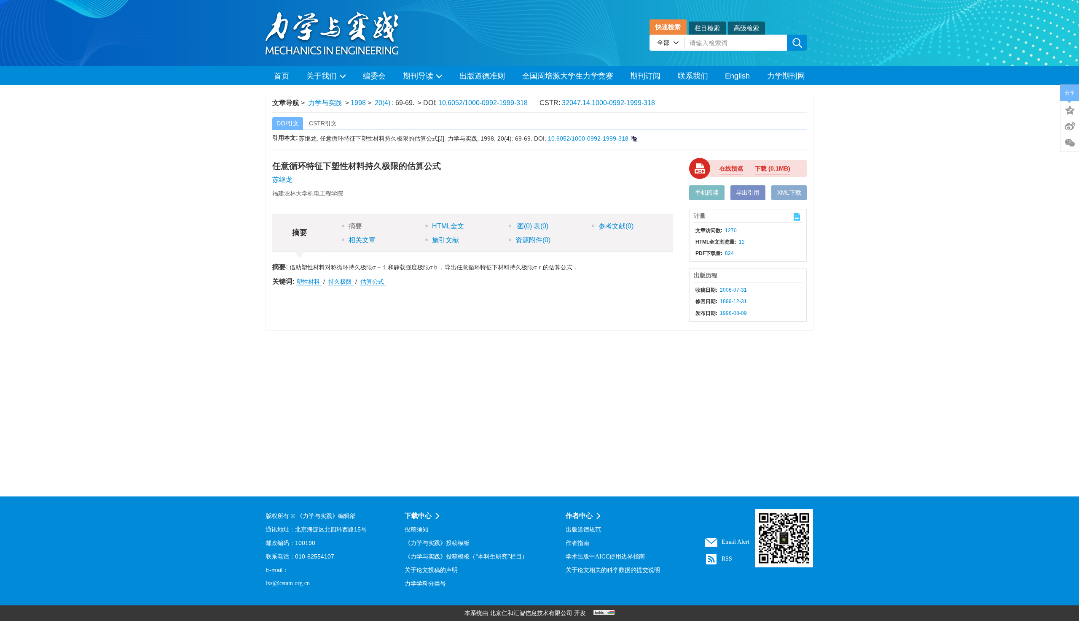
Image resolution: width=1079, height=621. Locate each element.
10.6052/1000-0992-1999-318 (483, 102)
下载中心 (418, 515)
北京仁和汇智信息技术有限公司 (531, 613)
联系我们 (693, 76)
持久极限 (341, 281)
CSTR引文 (323, 123)
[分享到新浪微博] (1069, 126)
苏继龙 (282, 179)
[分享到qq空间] (1069, 109)
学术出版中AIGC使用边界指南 (605, 556)
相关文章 (362, 240)
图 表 (531, 226)
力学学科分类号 (425, 583)
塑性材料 (309, 281)
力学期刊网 (786, 76)
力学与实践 (325, 102)
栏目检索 (707, 28)
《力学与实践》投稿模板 (437, 543)
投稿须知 (416, 529)
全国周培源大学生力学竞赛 (567, 76)
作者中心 (579, 515)
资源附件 (532, 240)
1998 (358, 102)
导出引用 (748, 192)
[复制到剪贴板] (633, 138)
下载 (772, 168)
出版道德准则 (482, 76)
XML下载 (789, 192)
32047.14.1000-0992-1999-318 (608, 102)
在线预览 (731, 168)
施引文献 (445, 240)
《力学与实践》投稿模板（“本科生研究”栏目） (466, 556)
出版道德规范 (583, 529)
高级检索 (746, 28)
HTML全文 (448, 226)
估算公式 (373, 281)
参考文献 (616, 226)
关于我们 (321, 76)
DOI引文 (287, 123)
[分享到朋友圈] (1069, 143)
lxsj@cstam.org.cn (288, 583)
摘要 (355, 226)
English (737, 76)
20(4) (383, 102)
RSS (727, 559)
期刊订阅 (645, 76)
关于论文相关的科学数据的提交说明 (613, 570)
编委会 (374, 76)
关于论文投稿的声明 (431, 570)
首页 (281, 76)
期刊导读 (418, 76)
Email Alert (735, 542)
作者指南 (577, 543)
